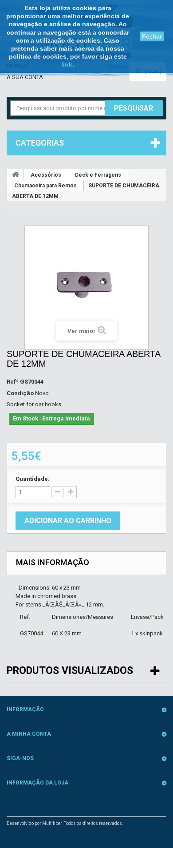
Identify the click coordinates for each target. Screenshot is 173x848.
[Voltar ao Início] (15, 174)
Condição (20, 393)
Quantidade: (33, 479)
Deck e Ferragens (98, 175)
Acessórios (46, 175)
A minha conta (29, 734)
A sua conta (25, 77)
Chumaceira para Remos (45, 185)
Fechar (152, 36)
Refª (13, 381)
